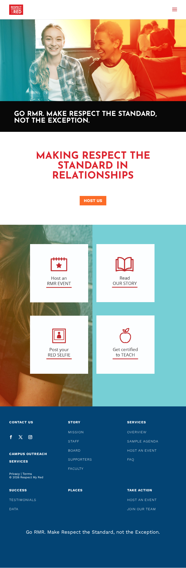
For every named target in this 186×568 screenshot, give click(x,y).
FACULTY (76, 469)
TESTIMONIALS (22, 500)
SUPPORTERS (80, 459)
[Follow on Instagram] (30, 437)
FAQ (130, 459)
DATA (13, 509)
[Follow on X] (20, 437)
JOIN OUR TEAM (141, 509)
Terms (27, 474)
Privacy (14, 474)
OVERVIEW (137, 432)
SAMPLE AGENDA (142, 441)
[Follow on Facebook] (11, 437)
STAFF (73, 441)
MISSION (76, 432)
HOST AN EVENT (142, 450)
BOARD (74, 450)
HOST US (93, 200)
